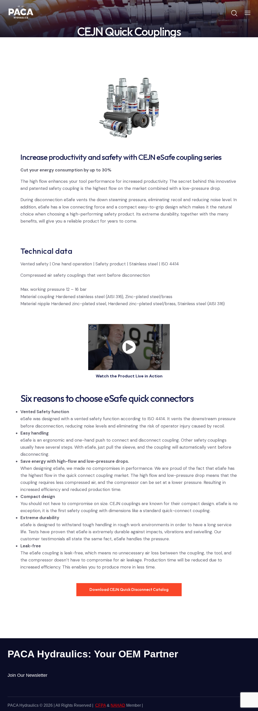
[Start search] (234, 13)
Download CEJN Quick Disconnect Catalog (129, 589)
